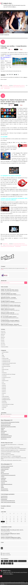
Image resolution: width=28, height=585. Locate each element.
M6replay (17, 220)
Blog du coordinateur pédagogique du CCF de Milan (10, 422)
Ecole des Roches (4, 499)
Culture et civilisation (6, 364)
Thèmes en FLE (5, 405)
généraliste (12, 246)
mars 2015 (3, 343)
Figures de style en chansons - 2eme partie (10, 324)
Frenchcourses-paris (4, 490)
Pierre (2, 533)
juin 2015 (2, 338)
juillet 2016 (3, 334)
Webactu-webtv (15, 194)
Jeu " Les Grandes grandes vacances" (8, 316)
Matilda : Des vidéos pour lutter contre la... (10, 289)
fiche (2, 561)
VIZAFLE (2, 487)
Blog (3, 355)
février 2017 (3, 331)
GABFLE (2, 429)
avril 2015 (2, 341)
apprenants (11, 561)
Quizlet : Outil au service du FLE (7, 309)
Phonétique (4, 401)
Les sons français (4, 481)
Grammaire (4, 375)
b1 (6, 563)
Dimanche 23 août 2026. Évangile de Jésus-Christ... (10, 450)
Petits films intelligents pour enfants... (9, 293)
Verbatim (2, 453)
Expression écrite (5, 369)
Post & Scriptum (17, 447)
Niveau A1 (4, 385)
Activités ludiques (5, 352)
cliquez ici (25, 77)
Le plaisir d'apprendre (5, 469)
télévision (17, 86)
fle (12, 563)
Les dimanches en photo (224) (6, 451)
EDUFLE (2, 472)
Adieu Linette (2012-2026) (5, 457)
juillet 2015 (3, 337)
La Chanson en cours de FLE (6, 423)
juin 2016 (2, 335)
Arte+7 (11, 210)
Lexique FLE (3, 470)
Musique (3, 383)
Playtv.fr (2, 187)
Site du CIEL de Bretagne (5, 467)
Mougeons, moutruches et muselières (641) (8, 448)
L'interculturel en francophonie (6, 435)
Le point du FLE (3, 478)
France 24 (3, 146)
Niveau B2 (4, 390)
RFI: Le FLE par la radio (5, 473)
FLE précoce (4, 372)
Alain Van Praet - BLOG (17, 460)
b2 (1, 563)
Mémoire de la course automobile (7, 447)
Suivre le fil (3, 432)
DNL (3, 367)
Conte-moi (3, 482)
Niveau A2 (4, 386)
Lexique (3, 378)
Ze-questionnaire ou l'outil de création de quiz (10, 305)
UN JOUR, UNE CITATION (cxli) (6, 460)
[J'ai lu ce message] (26, 582)
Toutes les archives (4, 346)
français (15, 561)
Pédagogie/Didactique (6, 399)
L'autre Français (4, 438)
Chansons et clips (5, 358)
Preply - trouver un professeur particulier (8, 502)
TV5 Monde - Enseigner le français (7, 466)
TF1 (1, 234)
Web (3, 409)
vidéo (4, 563)
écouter (4, 246)
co (3, 86)
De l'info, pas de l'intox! (6, 366)
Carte (2, 542)
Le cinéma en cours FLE (6, 377)
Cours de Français (4, 496)
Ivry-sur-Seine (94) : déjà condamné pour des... (9, 444)
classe (10, 563)
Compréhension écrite (6, 359)
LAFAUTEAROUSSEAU (17, 456)
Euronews (18, 153)
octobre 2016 (3, 332)
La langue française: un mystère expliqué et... (10, 320)
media (14, 86)
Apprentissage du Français (5, 425)
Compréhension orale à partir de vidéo (9, 363)
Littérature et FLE (5, 380)
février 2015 (3, 344)
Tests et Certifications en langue (8, 404)
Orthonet (2, 476)
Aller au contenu (4, 0)
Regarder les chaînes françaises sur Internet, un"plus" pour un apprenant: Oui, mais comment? (14, 101)
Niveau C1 (4, 391)
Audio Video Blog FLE (4, 434)
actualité (8, 246)
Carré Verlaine (11, 454)
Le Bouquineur (8, 453)
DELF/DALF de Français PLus (6, 437)
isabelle (2, 537)
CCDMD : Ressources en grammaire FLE (8, 475)
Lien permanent (5, 85)
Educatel (2, 507)
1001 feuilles (3, 479)
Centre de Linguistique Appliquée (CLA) (8, 500)
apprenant (6, 561)
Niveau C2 (4, 393)
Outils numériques (5, 396)
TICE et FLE (4, 407)
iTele (9, 142)
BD (2, 353)
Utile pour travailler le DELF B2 (7, 312)
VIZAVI (2, 485)
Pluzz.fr (15, 161)
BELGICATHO (22, 450)
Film (3, 371)
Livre (3, 382)
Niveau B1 (4, 388)
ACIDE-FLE (3, 428)
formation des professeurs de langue (8, 374)
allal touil (3, 529)
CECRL (3, 356)
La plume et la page (16, 451)
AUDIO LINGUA (4, 431)
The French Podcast (4, 488)
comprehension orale (8, 86)
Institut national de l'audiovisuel (6, 484)
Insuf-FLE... (8, 3)
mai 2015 (2, 340)
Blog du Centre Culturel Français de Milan (8, 426)
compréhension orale (22, 561)
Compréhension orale (6, 361)
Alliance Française (4, 497)
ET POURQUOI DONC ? (22, 448)
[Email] (2, 548)
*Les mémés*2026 (4, 454)
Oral (3, 394)
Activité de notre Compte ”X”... (6, 456)
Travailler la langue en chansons (7, 301)
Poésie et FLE (4, 402)
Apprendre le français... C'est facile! (8, 297)
